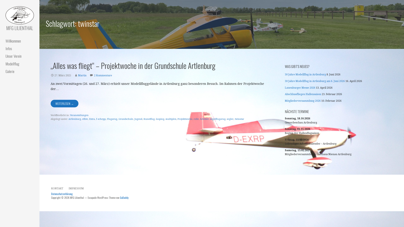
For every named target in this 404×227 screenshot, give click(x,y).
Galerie (10, 71)
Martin (82, 75)
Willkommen (13, 41)
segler (230, 119)
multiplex (171, 119)
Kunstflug (149, 119)
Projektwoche (185, 119)
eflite (85, 119)
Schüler (204, 119)
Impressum (76, 188)
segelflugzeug (218, 119)
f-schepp (101, 119)
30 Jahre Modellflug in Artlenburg (305, 74)
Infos (9, 48)
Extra (92, 119)
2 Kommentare (103, 75)
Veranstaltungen (79, 115)
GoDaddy (124, 198)
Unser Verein (13, 56)
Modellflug (12, 64)
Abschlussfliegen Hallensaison (303, 94)
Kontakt (57, 188)
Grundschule (126, 119)
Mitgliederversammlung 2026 (303, 100)
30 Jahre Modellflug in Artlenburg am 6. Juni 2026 (315, 81)
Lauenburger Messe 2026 (300, 87)
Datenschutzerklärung (62, 194)
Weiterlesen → (64, 104)
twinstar (239, 119)
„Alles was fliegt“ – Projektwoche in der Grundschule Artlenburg (133, 65)
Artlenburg (74, 119)
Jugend (138, 119)
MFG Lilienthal (19, 28)
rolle (196, 119)
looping (160, 119)
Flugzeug (112, 119)
